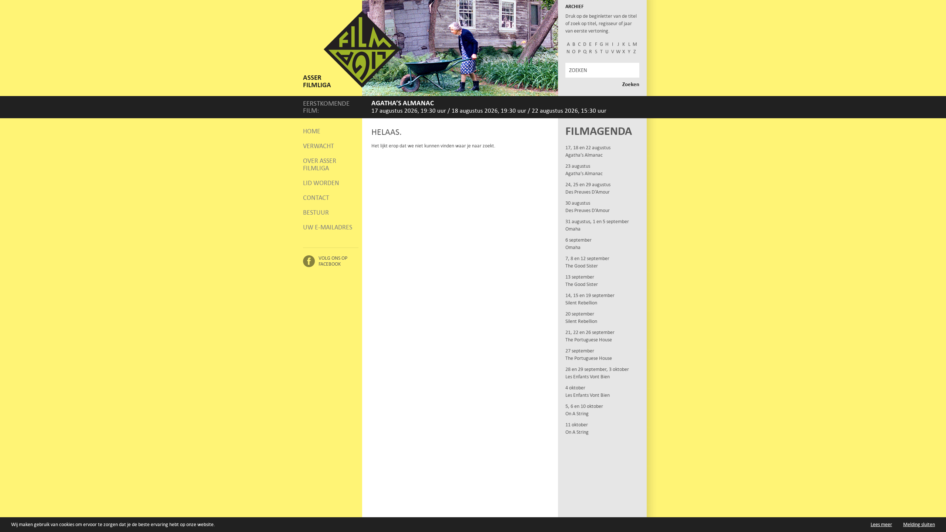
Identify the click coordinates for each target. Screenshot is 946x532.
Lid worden (321, 183)
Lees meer (881, 524)
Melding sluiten (919, 524)
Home (311, 131)
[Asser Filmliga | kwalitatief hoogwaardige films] (362, 86)
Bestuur (316, 212)
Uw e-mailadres (327, 227)
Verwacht (318, 146)
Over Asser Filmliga (319, 164)
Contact (316, 197)
